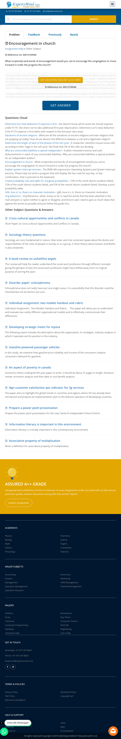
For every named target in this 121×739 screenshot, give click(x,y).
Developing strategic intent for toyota (34, 327)
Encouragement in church (19, 161)
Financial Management (71, 586)
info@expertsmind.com (54, 11)
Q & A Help (65, 633)
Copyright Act (66, 696)
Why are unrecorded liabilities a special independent (33, 150)
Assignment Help (14, 48)
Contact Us (10, 730)
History (8, 547)
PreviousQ (55, 34)
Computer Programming (16, 625)
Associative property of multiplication (34, 441)
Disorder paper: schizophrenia (29, 283)
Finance (8, 578)
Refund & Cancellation (15, 700)
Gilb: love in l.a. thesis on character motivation (30, 192)
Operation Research (14, 590)
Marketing (65, 578)
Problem (14, 34)
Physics (8, 535)
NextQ (74, 34)
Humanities (65, 547)
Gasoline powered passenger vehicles (34, 347)
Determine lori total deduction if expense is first (31, 123)
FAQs (62, 722)
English (63, 543)
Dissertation (66, 613)
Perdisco (9, 613)
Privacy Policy (11, 692)
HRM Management (69, 582)
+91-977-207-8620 (15, 11)
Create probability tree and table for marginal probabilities (36, 180)
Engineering (66, 629)
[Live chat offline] (113, 731)
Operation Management (16, 586)
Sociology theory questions (27, 235)
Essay (7, 617)
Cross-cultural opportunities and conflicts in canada (44, 218)
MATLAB (64, 625)
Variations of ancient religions (21, 135)
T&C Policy (10, 696)
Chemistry (65, 535)
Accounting (10, 574)
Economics (65, 574)
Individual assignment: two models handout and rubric (46, 303)
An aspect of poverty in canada (30, 367)
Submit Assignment (18, 502)
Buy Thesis (65, 617)
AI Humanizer (66, 730)
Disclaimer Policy (68, 692)
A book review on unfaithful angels (32, 259)
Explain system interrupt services (23, 169)
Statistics (64, 551)
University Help (12, 633)
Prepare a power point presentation (33, 408)
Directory (9, 726)
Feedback (34, 34)
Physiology (10, 551)
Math (7, 543)
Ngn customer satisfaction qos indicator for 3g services (46, 387)
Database (9, 629)
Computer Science (69, 621)
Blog (62, 726)
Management (11, 582)
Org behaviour (13, 196)
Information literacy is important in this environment (45, 424)
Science (63, 539)
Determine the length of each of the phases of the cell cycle (37, 142)
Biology (8, 539)
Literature (9, 621)
